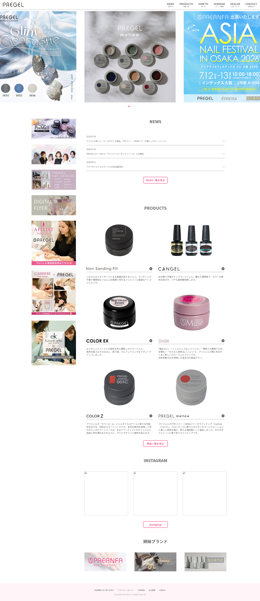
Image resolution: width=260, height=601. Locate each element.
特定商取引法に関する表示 (104, 590)
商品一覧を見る (155, 443)
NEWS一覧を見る (155, 180)
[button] (125, 106)
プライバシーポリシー (126, 590)
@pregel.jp (155, 524)
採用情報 (141, 590)
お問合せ (162, 590)
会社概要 (152, 590)
